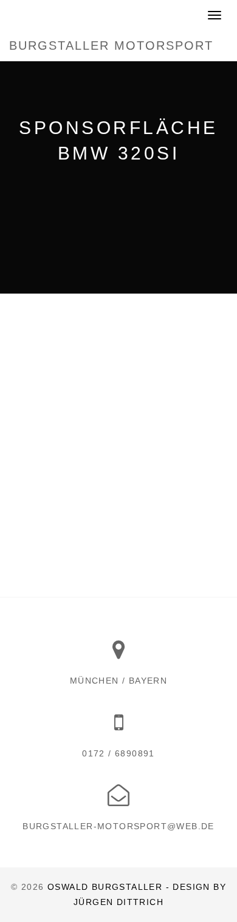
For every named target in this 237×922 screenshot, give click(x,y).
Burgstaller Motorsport (111, 45)
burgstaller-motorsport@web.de (118, 826)
